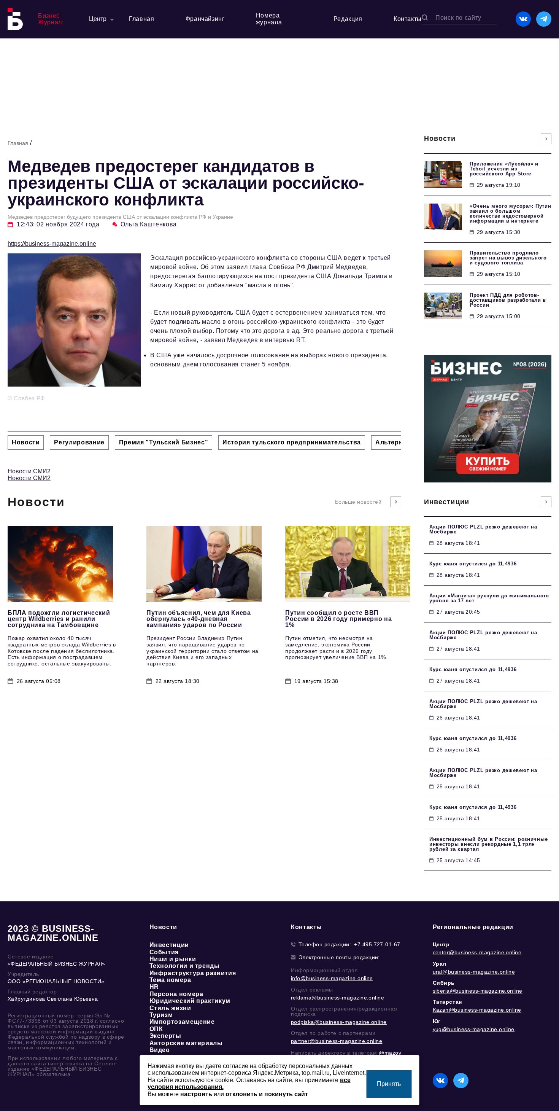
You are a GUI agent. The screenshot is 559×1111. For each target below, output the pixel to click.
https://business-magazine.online (52, 243)
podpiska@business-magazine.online (339, 1022)
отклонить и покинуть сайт (267, 1094)
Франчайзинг (205, 19)
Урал (439, 964)
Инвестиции (169, 945)
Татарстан (447, 1002)
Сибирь (444, 983)
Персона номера (176, 994)
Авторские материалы (186, 1043)
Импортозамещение (182, 1022)
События (164, 952)
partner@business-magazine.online (336, 1041)
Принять (389, 1084)
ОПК (156, 1029)
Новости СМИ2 (29, 471)
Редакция (347, 19)
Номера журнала (269, 18)
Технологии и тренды (184, 966)
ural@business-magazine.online (474, 972)
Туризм (161, 1015)
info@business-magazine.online (332, 978)
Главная (141, 19)
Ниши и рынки (172, 959)
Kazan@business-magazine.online (477, 1010)
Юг (437, 1021)
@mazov (390, 1053)
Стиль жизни (170, 1008)
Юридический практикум (189, 1001)
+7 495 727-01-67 (377, 944)
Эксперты (165, 1036)
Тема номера (170, 980)
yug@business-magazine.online (474, 1029)
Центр (441, 944)
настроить (196, 1094)
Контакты (408, 19)
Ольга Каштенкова (149, 224)
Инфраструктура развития (192, 973)
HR (154, 987)
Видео (159, 1050)
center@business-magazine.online (477, 952)
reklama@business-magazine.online (337, 998)
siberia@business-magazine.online (477, 991)
